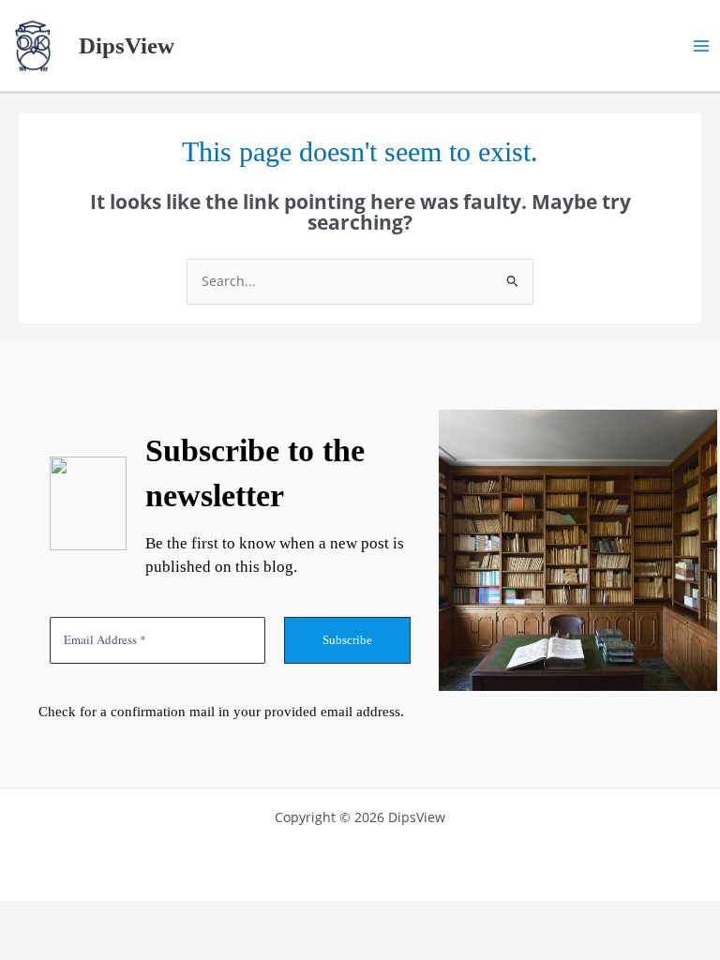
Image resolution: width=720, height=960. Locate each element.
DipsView (126, 45)
